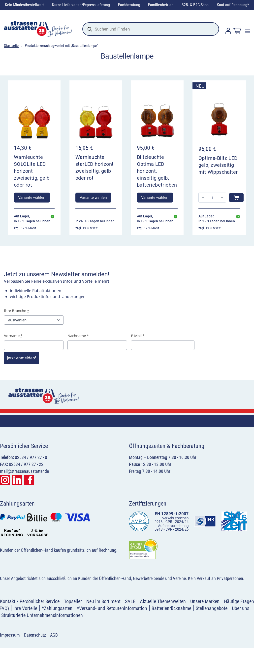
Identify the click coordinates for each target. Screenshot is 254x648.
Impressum (10, 635)
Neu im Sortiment (103, 601)
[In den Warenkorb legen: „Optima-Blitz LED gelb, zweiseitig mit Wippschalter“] (236, 197)
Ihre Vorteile (25, 608)
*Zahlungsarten (57, 608)
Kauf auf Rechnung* (233, 4)
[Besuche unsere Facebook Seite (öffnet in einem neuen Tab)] (29, 480)
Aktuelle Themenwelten (163, 601)
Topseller (73, 601)
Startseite (11, 45)
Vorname (13, 335)
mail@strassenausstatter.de (24, 471)
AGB (54, 635)
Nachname (78, 335)
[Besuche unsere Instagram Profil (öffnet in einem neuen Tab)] (5, 480)
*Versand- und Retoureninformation (112, 608)
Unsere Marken (205, 601)
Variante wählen (31, 197)
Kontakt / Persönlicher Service (30, 601)
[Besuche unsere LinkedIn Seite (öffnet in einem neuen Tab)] (17, 480)
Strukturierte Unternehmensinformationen (42, 615)
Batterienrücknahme (171, 608)
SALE (130, 601)
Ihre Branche (16, 310)
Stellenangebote (211, 608)
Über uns (240, 608)
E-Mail (138, 335)
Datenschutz (35, 635)
